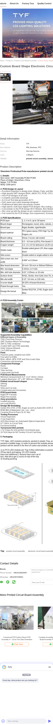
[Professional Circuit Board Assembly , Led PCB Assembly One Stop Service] (32, 617)
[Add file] (3, 721)
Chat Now (33, 644)
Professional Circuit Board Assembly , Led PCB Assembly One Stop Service (32, 638)
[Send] (50, 721)
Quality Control (44, 3)
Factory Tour (28, 3)
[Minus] (49, 667)
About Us (14, 3)
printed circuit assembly (15, 551)
